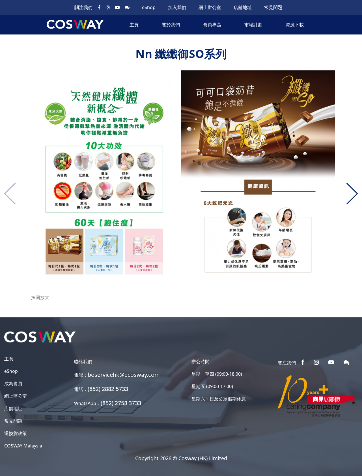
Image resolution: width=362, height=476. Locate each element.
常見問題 (273, 7)
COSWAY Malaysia (23, 446)
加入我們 (177, 7)
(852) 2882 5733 (108, 389)
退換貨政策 (15, 433)
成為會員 (13, 383)
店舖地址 (243, 7)
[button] (352, 193)
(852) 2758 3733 (121, 403)
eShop (149, 7)
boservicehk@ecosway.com (124, 374)
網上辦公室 (210, 7)
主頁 (134, 24)
